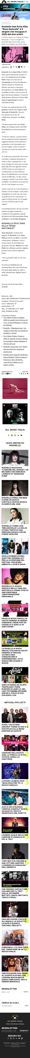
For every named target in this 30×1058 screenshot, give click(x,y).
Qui (15, 100)
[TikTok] (22, 1038)
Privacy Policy (7, 1043)
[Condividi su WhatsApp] (11, 67)
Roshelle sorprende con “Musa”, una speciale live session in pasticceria (15, 349)
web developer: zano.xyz (15, 1046)
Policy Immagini (21, 1043)
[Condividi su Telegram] (19, 67)
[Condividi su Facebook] (14, 67)
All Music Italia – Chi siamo (8, 1042)
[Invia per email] (24, 67)
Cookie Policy (14, 1043)
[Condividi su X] (16, 67)
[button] (22, 67)
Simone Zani (6, 64)
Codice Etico (23, 1042)
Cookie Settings (15, 1044)
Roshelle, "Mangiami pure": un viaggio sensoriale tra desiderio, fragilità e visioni (15, 330)
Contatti (17, 1042)
